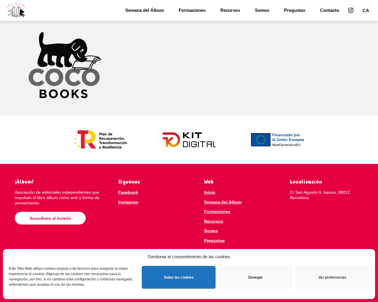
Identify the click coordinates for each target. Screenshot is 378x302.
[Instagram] (351, 10)
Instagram (128, 202)
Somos (262, 10)
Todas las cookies (179, 277)
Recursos (230, 10)
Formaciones (192, 10)
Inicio (209, 192)
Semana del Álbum (144, 10)
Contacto (329, 10)
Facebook (128, 192)
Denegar (255, 277)
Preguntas (294, 10)
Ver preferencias (332, 277)
